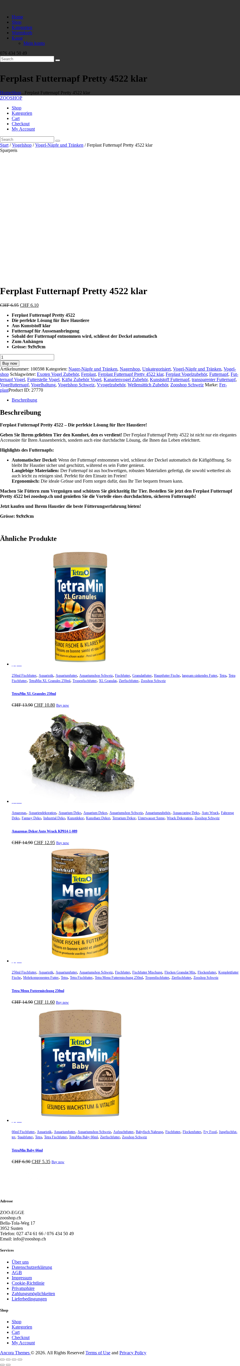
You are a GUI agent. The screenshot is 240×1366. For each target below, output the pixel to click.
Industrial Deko (54, 818)
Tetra (223, 675)
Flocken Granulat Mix (179, 972)
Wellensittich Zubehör (148, 384)
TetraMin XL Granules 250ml (49, 681)
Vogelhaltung (43, 384)
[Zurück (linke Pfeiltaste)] (2, 1365)
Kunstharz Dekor (98, 818)
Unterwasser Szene (151, 818)
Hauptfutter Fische (167, 675)
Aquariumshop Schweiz (96, 675)
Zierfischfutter (128, 681)
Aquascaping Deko (186, 813)
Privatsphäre (23, 1288)
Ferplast (88, 374)
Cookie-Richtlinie (28, 1283)
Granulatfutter (142, 675)
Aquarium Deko (70, 813)
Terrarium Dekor (124, 818)
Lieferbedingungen (29, 1298)
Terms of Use (97, 1352)
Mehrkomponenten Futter (41, 978)
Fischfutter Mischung (147, 972)
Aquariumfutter (66, 675)
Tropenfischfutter (85, 681)
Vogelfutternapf (14, 384)
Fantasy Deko (31, 818)
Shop (16, 92)
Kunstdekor (75, 818)
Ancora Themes (15, 1352)
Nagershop (130, 368)
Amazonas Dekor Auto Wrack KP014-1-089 (44, 831)
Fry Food (210, 1132)
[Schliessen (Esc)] (20, 1359)
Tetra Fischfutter (81, 978)
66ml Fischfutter (23, 1132)
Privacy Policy (132, 1352)
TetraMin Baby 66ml (83, 1137)
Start (4, 145)
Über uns (20, 1261)
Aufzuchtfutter (123, 1132)
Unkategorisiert (156, 368)
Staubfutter (25, 1137)
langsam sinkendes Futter (199, 675)
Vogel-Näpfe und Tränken (59, 145)
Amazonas (19, 813)
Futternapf (218, 374)
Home (5, 92)
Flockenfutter (207, 972)
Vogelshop (22, 145)
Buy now (9, 363)
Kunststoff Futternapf (169, 379)
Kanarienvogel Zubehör (126, 379)
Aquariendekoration (42, 813)
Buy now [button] (62, 705)
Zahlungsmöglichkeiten (33, 1293)
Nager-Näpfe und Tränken (92, 368)
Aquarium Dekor (95, 813)
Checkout (21, 1337)
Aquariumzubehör (157, 813)
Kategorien (22, 1326)
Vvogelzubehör (111, 384)
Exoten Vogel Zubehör (58, 374)
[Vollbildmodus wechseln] (8, 1359)
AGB (17, 1272)
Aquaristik (46, 675)
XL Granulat (107, 681)
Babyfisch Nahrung (149, 1132)
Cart (16, 1332)
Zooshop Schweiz (187, 384)
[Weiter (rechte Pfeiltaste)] (8, 1365)
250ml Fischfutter (24, 675)
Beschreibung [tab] (24, 399)
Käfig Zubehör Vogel (81, 379)
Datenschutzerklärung (32, 1267)
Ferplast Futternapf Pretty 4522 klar (130, 374)
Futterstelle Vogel (43, 379)
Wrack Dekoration (179, 818)
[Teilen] (14, 1359)
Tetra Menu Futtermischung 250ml (119, 978)
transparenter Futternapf (214, 379)
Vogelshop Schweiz (76, 384)
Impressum (22, 1277)
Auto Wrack (210, 813)
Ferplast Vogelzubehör (186, 374)
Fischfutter (122, 675)
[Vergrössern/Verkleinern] (2, 1359)
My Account (23, 1342)
